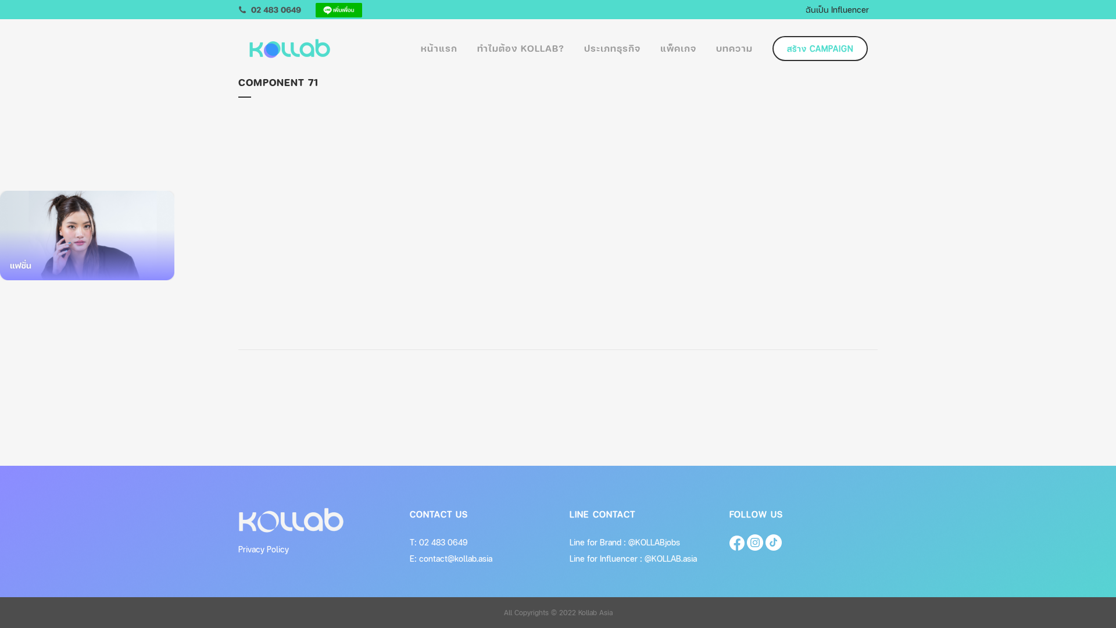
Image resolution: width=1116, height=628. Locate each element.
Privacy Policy (263, 549)
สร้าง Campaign (820, 48)
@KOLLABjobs (654, 542)
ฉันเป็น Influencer (837, 9)
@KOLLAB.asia (671, 558)
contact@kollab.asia (455, 558)
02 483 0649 (443, 542)
